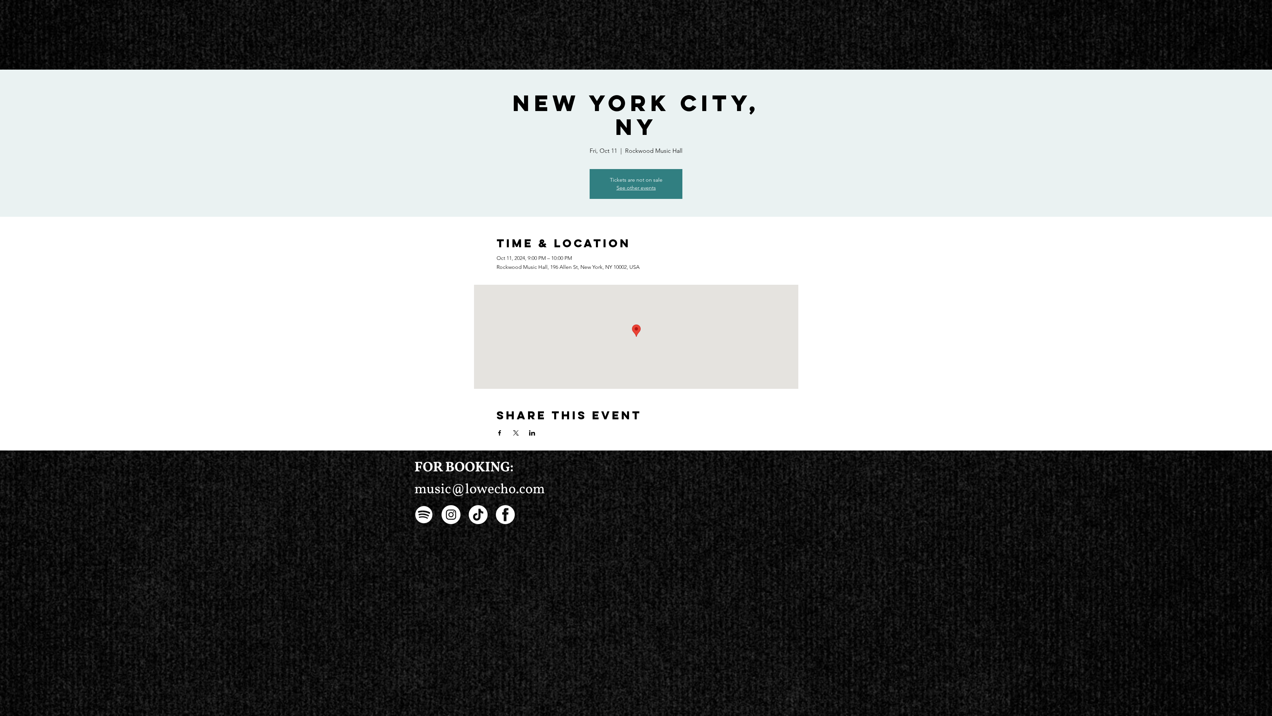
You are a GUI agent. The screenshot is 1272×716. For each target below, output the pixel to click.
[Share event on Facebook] (500, 433)
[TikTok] (478, 514)
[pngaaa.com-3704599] (423, 514)
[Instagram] (451, 514)
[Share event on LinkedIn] (532, 433)
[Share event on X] (516, 433)
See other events (636, 188)
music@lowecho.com (479, 490)
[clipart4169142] (505, 514)
